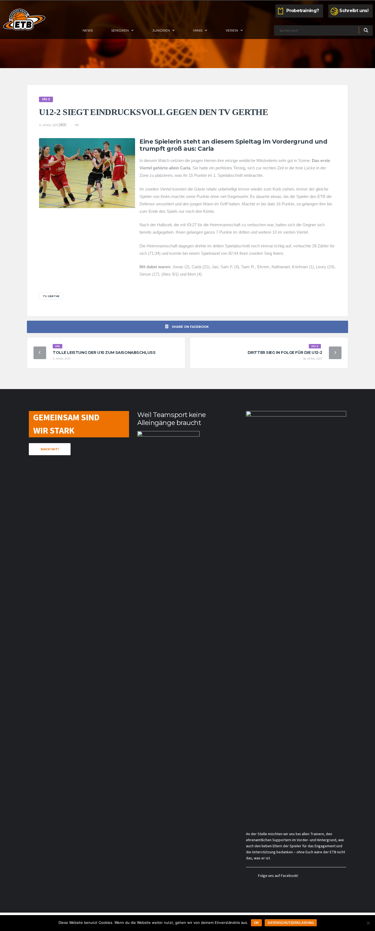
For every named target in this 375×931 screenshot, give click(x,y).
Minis (197, 30)
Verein (232, 30)
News (88, 30)
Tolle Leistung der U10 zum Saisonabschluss (104, 352)
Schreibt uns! (353, 10)
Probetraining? (302, 10)
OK (256, 923)
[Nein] (368, 923)
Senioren (120, 30)
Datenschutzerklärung (291, 923)
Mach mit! (50, 449)
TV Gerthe (51, 296)
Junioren (161, 30)
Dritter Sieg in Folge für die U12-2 (285, 352)
